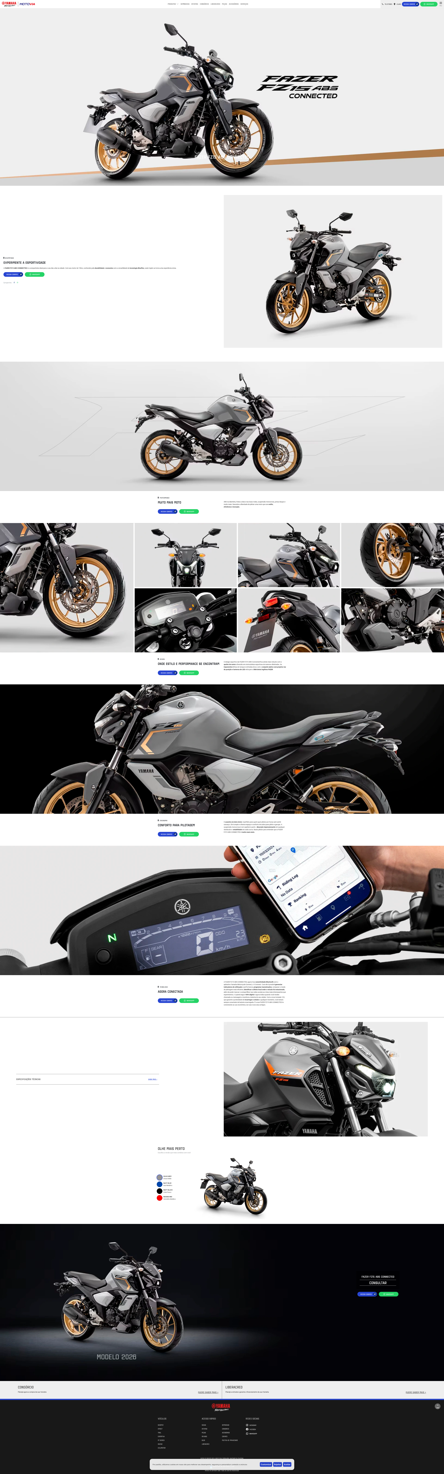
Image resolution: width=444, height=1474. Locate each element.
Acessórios (234, 4)
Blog (203, 1440)
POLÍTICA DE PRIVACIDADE (230, 1440)
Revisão (204, 1436)
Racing (160, 1444)
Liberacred (215, 4)
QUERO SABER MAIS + (208, 1392)
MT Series (161, 1440)
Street (160, 1429)
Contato (224, 1436)
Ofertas (194, 4)
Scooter (160, 1425)
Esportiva (161, 1436)
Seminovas (185, 4)
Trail (159, 1432)
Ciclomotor (161, 1448)
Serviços (244, 4)
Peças (224, 4)
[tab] (159, 1177)
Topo (437, 1408)
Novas (204, 1425)
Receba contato (409, 4)
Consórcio (204, 4)
